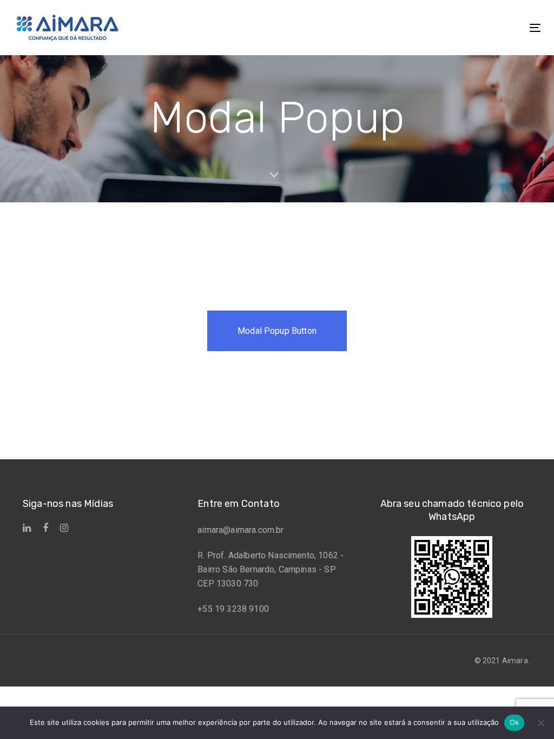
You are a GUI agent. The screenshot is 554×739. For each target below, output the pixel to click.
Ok (514, 722)
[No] (540, 722)
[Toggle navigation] (452, 28)
